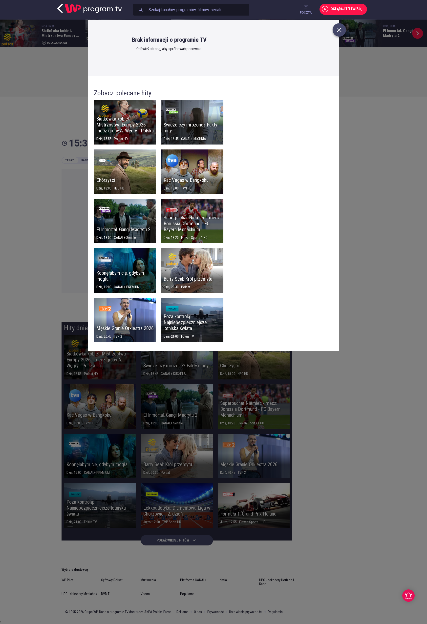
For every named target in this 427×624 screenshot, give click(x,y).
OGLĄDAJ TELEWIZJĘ (346, 9)
